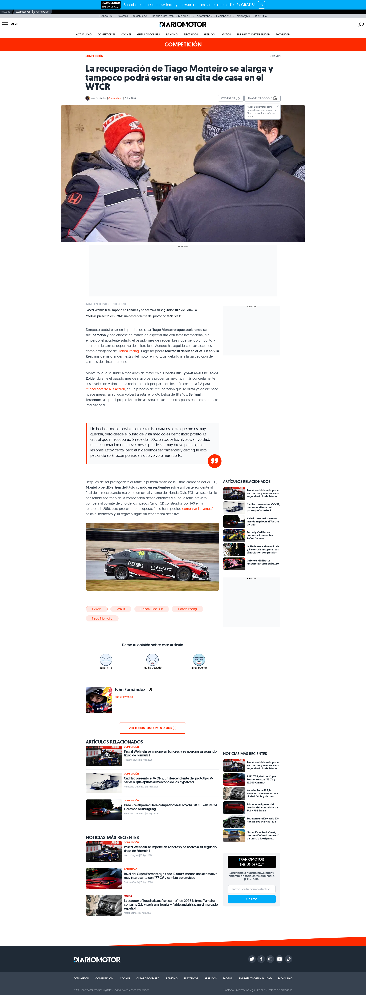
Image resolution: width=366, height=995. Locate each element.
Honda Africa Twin (163, 16)
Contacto (228, 990)
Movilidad (283, 34)
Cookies (261, 990)
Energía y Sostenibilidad (253, 34)
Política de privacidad (280, 990)
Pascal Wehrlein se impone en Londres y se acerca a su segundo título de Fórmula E (142, 310)
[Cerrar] (278, 106)
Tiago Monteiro (102, 618)
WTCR (121, 609)
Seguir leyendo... (125, 697)
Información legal (245, 990)
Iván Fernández (98, 98)
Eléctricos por (23, 12)
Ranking (171, 34)
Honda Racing (128, 351)
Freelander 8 (223, 16)
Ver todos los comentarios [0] (152, 728)
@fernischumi (115, 98)
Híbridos (210, 34)
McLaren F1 (184, 16)
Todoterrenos (204, 16)
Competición (106, 34)
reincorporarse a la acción (105, 389)
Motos (226, 34)
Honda (96, 609)
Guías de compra (148, 34)
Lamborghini (243, 16)
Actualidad (84, 34)
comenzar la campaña (198, 508)
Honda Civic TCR (151, 609)
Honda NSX (106, 16)
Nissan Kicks (140, 16)
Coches (126, 34)
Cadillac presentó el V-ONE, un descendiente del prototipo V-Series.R (133, 316)
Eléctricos (191, 34)
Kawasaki (123, 16)
